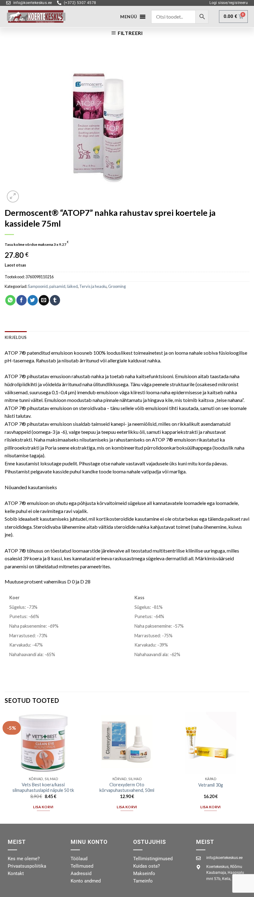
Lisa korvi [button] (43, 807)
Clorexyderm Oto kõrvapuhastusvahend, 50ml (126, 787)
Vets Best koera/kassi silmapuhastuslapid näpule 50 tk (43, 787)
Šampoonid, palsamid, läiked (53, 286)
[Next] (249, 767)
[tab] (16, 337)
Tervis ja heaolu (93, 286)
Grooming (117, 286)
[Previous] (5, 767)
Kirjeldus (16, 337)
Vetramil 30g (210, 785)
